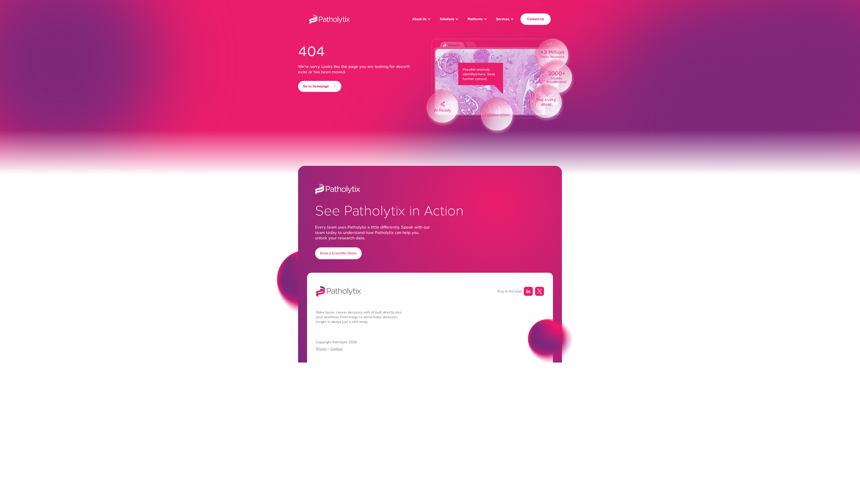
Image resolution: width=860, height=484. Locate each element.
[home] (329, 19)
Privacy (321, 349)
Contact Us (535, 19)
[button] (421, 19)
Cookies (336, 349)
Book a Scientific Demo (338, 253)
